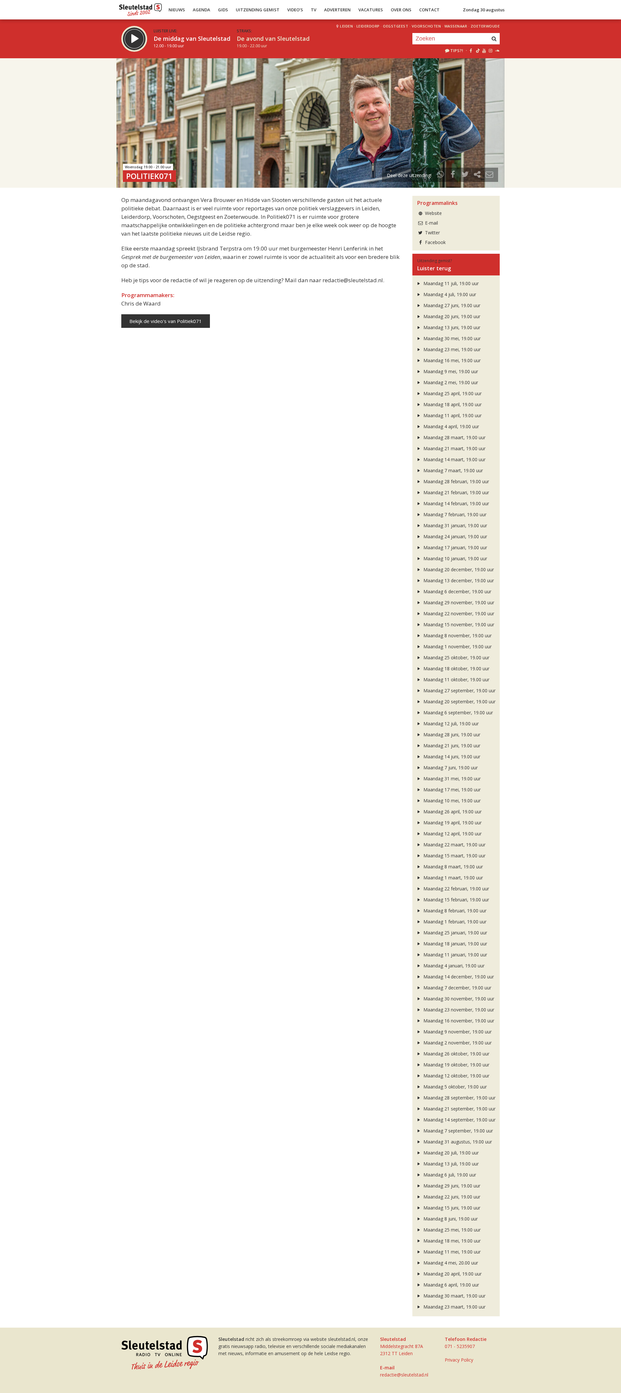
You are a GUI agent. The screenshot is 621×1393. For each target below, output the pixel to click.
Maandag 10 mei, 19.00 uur (451, 800)
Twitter (432, 232)
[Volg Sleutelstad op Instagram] (490, 50)
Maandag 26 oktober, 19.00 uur (455, 1054)
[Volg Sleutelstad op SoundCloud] (497, 50)
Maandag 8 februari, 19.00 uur (454, 911)
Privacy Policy (459, 1360)
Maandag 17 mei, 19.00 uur (451, 789)
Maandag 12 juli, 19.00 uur (450, 723)
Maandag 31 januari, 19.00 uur (454, 525)
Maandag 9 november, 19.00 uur (457, 1032)
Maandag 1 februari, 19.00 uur (454, 922)
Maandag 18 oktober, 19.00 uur (455, 668)
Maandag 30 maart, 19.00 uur (453, 1296)
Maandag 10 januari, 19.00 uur (454, 558)
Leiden (346, 26)
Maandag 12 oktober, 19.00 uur (455, 1076)
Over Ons (401, 10)
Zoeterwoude (485, 26)
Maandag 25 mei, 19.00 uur (451, 1230)
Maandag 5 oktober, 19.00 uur (454, 1087)
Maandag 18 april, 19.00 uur (452, 404)
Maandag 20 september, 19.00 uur (459, 701)
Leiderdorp (368, 26)
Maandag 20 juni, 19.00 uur (451, 316)
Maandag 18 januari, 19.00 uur (454, 944)
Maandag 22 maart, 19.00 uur (453, 844)
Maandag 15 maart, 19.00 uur (453, 856)
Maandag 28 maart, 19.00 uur (453, 437)
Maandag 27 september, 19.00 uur (459, 690)
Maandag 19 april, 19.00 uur (452, 822)
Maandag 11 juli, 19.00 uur (450, 283)
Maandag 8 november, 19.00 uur (457, 635)
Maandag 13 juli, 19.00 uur (450, 1164)
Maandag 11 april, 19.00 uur (452, 415)
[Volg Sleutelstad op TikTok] (477, 50)
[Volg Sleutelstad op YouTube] (483, 50)
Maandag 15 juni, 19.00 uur (451, 1208)
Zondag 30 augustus (484, 10)
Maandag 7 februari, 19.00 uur (454, 514)
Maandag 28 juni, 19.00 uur (451, 734)
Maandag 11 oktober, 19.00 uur (455, 679)
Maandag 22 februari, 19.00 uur (455, 889)
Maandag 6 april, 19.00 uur (450, 1285)
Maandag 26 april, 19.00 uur (452, 811)
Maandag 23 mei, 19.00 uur (451, 349)
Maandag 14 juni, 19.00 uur (451, 756)
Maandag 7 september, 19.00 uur (457, 1131)
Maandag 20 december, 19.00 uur (458, 569)
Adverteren (337, 10)
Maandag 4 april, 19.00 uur (450, 426)
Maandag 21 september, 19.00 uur (459, 1109)
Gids (223, 10)
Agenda (201, 10)
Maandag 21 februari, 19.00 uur (455, 492)
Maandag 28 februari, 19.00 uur (455, 481)
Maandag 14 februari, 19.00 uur (455, 503)
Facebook (435, 242)
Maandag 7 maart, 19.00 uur (452, 470)
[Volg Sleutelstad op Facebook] (470, 50)
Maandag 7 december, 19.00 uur (456, 988)
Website (433, 213)
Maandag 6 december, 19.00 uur (456, 591)
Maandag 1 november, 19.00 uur (457, 646)
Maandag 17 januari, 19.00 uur (454, 547)
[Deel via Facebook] (453, 175)
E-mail (431, 223)
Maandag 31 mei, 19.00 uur (451, 778)
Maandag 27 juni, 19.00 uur (451, 305)
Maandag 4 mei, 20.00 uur (450, 1263)
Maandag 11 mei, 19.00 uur (451, 1252)
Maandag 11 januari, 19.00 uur (454, 955)
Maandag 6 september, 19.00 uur (457, 712)
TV (313, 10)
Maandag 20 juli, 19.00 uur (450, 1153)
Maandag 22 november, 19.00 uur (458, 613)
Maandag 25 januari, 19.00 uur (454, 933)
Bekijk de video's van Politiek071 (165, 321)
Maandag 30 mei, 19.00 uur (451, 338)
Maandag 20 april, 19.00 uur (452, 1274)
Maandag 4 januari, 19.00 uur (453, 966)
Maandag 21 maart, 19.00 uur (453, 448)
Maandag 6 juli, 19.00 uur (449, 1175)
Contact (429, 10)
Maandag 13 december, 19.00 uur (458, 580)
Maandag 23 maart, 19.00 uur (453, 1307)
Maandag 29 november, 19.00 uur (458, 602)
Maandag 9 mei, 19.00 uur (450, 371)
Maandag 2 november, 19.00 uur (457, 1043)
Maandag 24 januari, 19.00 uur (454, 536)
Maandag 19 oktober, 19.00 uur (455, 1065)
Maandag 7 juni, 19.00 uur (450, 767)
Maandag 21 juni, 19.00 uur (451, 745)
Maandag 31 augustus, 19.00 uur (457, 1142)
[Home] (140, 8)
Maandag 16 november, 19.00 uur (458, 1021)
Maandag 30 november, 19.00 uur (458, 999)
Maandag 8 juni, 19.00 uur (450, 1219)
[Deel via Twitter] (465, 175)
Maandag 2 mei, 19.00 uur (450, 382)
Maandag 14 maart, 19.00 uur (453, 459)
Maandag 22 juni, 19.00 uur (451, 1197)
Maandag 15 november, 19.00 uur (458, 624)
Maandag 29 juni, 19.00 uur (451, 1186)
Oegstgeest (395, 26)
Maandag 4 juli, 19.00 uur (449, 294)
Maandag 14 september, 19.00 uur (459, 1120)
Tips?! (456, 50)
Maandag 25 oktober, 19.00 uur (455, 657)
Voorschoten (426, 26)
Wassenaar (455, 26)
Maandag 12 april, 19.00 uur (452, 833)
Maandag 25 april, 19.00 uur (452, 393)
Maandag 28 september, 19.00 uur (459, 1098)
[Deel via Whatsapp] (440, 175)
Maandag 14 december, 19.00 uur (458, 977)
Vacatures (370, 10)
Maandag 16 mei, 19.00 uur (451, 360)
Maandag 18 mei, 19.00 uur (451, 1241)
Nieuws (177, 10)
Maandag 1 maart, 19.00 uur (452, 878)
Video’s (295, 10)
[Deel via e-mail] (489, 175)
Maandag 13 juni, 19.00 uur (451, 327)
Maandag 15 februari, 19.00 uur (455, 900)
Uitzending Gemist (257, 10)
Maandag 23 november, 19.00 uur (458, 1010)
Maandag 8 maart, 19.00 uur (452, 867)
